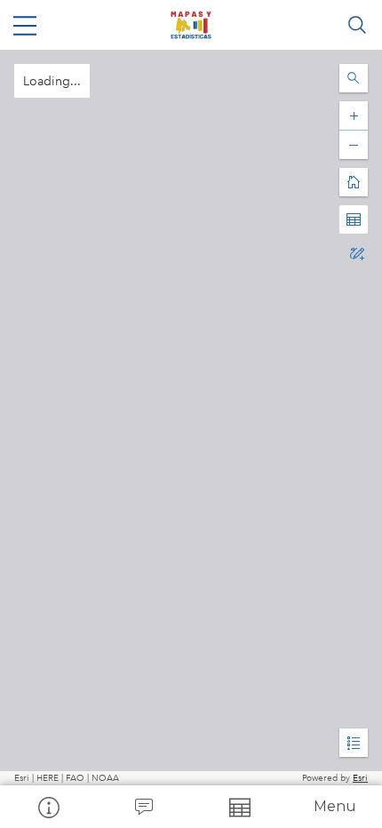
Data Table (239, 806)
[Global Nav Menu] (25, 25)
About (48, 806)
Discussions (144, 806)
